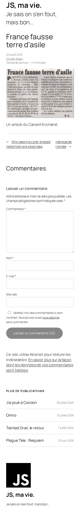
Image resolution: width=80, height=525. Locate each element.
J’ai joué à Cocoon (21, 402)
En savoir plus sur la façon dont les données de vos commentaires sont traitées (39, 365)
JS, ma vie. (24, 5)
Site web (11, 294)
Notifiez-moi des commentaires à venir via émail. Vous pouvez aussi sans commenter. (34, 317)
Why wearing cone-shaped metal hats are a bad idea (28, 144)
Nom (10, 258)
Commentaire (16, 209)
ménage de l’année (64, 144)
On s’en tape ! (14, 59)
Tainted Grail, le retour (25, 428)
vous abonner (51, 317)
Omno (11, 415)
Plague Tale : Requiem (25, 440)
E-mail (11, 276)
